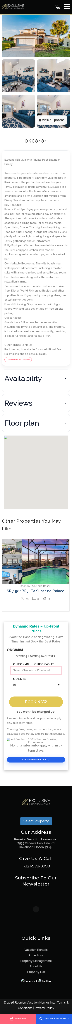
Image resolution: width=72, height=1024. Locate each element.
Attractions (36, 955)
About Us (36, 966)
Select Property (36, 821)
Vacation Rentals (36, 950)
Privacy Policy (44, 1008)
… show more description (18, 359)
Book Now (36, 702)
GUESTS (20, 679)
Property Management (36, 961)
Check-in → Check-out (33, 664)
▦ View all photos (51, 120)
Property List (36, 972)
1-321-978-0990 (36, 866)
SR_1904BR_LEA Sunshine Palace (35, 591)
